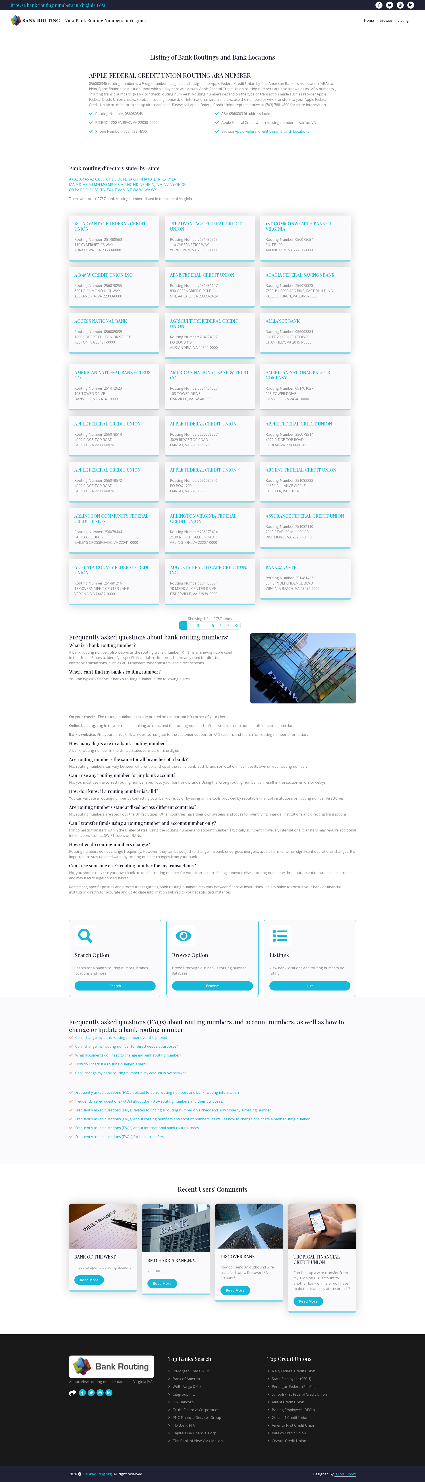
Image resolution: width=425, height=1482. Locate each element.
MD (78, 184)
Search (115, 985)
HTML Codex (345, 1474)
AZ (92, 179)
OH (178, 184)
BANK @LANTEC (282, 567)
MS (117, 184)
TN (103, 189)
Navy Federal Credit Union (293, 1371)
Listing (403, 20)
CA (97, 179)
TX (108, 189)
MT (123, 184)
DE (120, 179)
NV (166, 184)
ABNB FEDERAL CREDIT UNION (202, 275)
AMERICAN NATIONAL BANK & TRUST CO (113, 375)
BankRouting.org (97, 1474)
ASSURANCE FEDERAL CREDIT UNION (305, 516)
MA (72, 184)
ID (150, 179)
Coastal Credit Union (288, 1440)
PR (82, 189)
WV (147, 189)
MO (104, 184)
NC (129, 184)
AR (81, 179)
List (310, 985)
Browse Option (190, 955)
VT (129, 189)
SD (97, 189)
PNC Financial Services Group (196, 1417)
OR (71, 189)
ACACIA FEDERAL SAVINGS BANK (300, 275)
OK (184, 184)
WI (141, 189)
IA (145, 179)
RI (87, 189)
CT (108, 179)
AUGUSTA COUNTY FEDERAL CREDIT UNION (112, 569)
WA (135, 189)
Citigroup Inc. (183, 1394)
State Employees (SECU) (291, 1378)
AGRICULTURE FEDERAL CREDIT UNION (204, 323)
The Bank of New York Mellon (197, 1440)
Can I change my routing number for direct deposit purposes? (126, 1046)
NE (141, 184)
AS (87, 179)
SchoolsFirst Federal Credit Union (299, 1394)
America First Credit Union (293, 1425)
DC (114, 179)
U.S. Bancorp (183, 1402)
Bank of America (186, 1378)
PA (77, 189)
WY (153, 189)
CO (102, 179)
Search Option (92, 955)
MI (91, 184)
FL (125, 179)
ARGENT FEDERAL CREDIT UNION (301, 470)
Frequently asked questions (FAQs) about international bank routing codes (137, 1127)
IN (159, 179)
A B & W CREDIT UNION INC (103, 275)
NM (159, 184)
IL (154, 179)
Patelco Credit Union (288, 1433)
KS (164, 179)
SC (92, 189)
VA (120, 189)
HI (141, 179)
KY (169, 179)
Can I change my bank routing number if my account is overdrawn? (130, 1072)
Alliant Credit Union (287, 1402)
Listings (279, 955)
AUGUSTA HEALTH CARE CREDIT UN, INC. (208, 569)
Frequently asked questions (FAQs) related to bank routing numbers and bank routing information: (157, 1092)
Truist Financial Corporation (196, 1409)
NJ (154, 184)
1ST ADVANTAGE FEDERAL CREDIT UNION (110, 226)
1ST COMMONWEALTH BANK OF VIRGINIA (299, 226)
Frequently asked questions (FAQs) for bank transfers (119, 1136)
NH (148, 184)
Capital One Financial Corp (194, 1433)
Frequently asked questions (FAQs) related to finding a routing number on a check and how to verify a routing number (173, 1110)
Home (369, 20)
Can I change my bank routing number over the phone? (121, 1037)
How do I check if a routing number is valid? (111, 1064)
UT (114, 189)
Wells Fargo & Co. (186, 1386)
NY (172, 184)
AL (76, 179)
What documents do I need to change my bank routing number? (128, 1055)
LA (174, 179)
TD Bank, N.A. (183, 1425)
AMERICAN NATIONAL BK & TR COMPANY (298, 375)
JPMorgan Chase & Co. (191, 1371)
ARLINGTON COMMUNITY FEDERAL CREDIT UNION (111, 518)
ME (85, 184)
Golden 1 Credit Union (289, 1417)
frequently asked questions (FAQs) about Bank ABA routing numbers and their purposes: (149, 1101)
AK (71, 179)
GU (135, 179)
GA (130, 179)
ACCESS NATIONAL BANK (100, 321)
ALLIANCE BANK (283, 321)
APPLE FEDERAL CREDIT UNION (107, 424)
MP (110, 184)
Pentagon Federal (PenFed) (294, 1386)
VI (124, 189)
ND (136, 184)
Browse (385, 20)
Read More (89, 1280)
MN (97, 184)
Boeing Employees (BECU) (293, 1409)
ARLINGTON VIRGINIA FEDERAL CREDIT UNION (203, 518)
